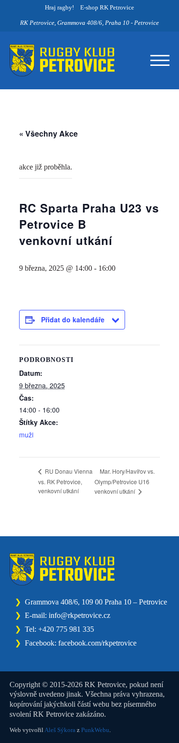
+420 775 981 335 (66, 629)
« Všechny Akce (48, 133)
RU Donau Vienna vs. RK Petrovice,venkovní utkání (65, 480)
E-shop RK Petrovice (107, 7)
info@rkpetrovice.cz (79, 615)
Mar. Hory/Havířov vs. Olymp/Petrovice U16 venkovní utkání (125, 481)
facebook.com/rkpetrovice (97, 643)
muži (26, 434)
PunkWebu (95, 729)
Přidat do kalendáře (73, 319)
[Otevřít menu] (159, 60)
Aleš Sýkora (59, 729)
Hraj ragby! (59, 7)
